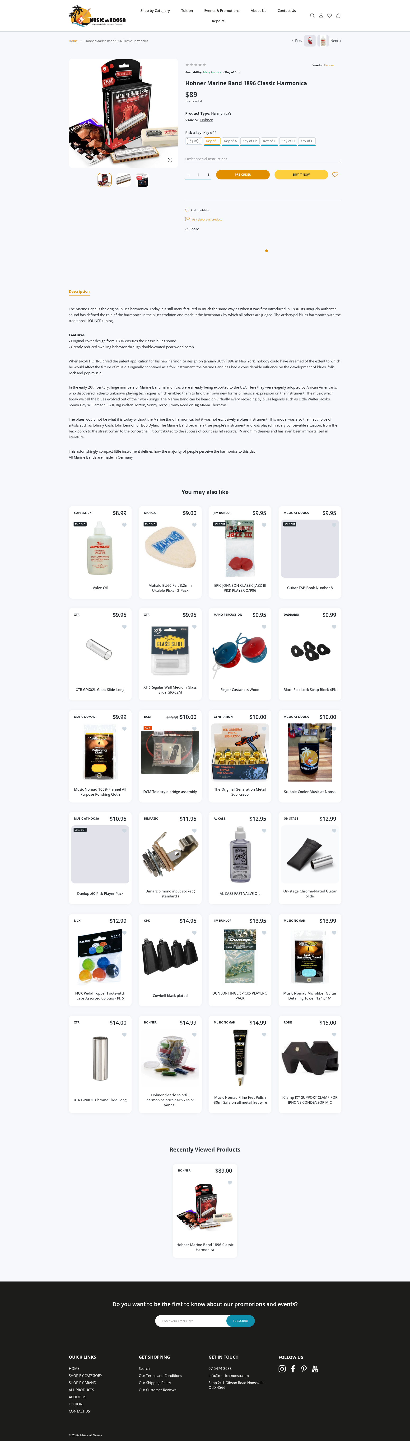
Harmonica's (221, 113)
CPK (147, 920)
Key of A (230, 141)
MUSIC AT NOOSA (296, 513)
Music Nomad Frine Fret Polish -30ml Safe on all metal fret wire (240, 1100)
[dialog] (312, 15)
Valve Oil (100, 587)
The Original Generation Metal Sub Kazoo (240, 791)
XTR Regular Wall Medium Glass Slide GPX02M (170, 690)
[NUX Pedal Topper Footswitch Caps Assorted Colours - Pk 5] (100, 956)
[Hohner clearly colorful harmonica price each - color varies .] (170, 1058)
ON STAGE (291, 818)
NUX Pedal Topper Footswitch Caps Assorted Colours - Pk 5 (100, 995)
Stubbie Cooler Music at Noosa (310, 791)
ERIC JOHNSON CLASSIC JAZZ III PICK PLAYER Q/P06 (240, 587)
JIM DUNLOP (223, 513)
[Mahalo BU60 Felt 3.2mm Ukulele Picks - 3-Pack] (170, 549)
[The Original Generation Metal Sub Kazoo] (240, 752)
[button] (163, 113)
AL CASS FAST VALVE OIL (240, 893)
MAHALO (150, 513)
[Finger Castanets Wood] (240, 650)
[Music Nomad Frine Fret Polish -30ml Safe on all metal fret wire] (240, 1058)
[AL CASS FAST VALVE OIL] (240, 854)
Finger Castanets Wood (239, 689)
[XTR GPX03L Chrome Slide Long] (100, 1058)
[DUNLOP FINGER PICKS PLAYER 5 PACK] (240, 956)
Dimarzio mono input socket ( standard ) (170, 893)
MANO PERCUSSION (228, 614)
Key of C (269, 141)
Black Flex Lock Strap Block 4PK (310, 689)
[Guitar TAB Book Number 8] (310, 549)
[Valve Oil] (100, 549)
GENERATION (223, 716)
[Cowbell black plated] (170, 956)
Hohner (329, 65)
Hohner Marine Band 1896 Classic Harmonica (205, 1247)
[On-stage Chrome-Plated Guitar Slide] (310, 854)
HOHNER (150, 1022)
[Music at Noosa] (97, 16)
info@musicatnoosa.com (229, 1375)
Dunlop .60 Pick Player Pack (100, 893)
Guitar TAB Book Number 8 (310, 587)
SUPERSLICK (82, 513)
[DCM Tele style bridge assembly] (170, 752)
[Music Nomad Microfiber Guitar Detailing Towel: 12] (310, 956)
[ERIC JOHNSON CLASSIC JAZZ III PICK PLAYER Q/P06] (240, 549)
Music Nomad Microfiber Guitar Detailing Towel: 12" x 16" (309, 995)
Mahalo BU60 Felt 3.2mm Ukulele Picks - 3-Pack (170, 587)
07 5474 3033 (220, 1368)
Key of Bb (249, 141)
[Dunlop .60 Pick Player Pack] (100, 854)
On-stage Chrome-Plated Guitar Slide (309, 893)
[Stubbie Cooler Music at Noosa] (310, 752)
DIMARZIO (151, 818)
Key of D (288, 141)
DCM (147, 716)
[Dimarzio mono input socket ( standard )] (170, 854)
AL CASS (219, 818)
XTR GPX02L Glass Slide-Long (100, 689)
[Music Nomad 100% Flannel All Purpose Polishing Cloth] (100, 752)
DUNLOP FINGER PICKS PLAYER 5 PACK (239, 995)
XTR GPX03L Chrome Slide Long (100, 1100)
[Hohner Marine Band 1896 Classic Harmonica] (205, 1207)
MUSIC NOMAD (84, 716)
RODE (288, 1022)
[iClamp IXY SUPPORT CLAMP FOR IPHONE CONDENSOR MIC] (310, 1058)
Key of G (306, 141)
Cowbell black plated (170, 995)
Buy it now (301, 175)
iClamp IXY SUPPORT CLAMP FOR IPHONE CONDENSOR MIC (309, 1100)
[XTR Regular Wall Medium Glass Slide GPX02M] (170, 650)
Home (73, 41)
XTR (76, 614)
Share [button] (194, 228)
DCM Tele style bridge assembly (170, 791)
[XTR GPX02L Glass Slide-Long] (100, 650)
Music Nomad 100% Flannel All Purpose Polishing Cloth (100, 791)
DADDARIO (291, 614)
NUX (77, 920)
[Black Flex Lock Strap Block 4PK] (310, 650)
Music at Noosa (91, 1435)
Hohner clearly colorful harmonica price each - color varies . (170, 1100)
